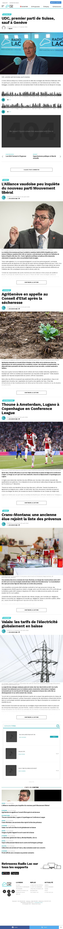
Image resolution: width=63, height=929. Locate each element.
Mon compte (56, 2)
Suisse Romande (49, 886)
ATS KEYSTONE (13, 198)
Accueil (18, 885)
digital (10, 28)
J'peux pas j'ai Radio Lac (36, 888)
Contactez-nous (14, 2)
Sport (46, 890)
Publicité (4, 2)
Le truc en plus (49, 892)
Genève (46, 885)
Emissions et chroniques (22, 886)
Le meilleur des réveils (36, 885)
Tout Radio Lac (34, 892)
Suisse (46, 888)
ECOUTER (24, 6)
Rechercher (57, 6)
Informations (33, 890)
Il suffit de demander (36, 886)
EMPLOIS (18, 894)
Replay (46, 6)
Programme (36, 6)
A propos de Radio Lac (22, 890)
